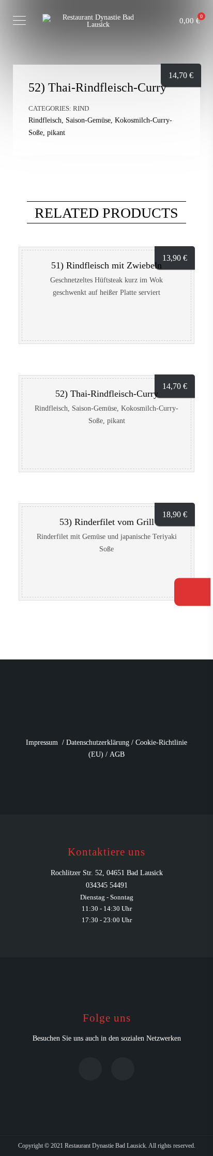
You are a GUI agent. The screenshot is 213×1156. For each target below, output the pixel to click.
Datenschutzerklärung (97, 742)
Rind (81, 108)
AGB (117, 754)
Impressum (42, 742)
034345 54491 (107, 885)
